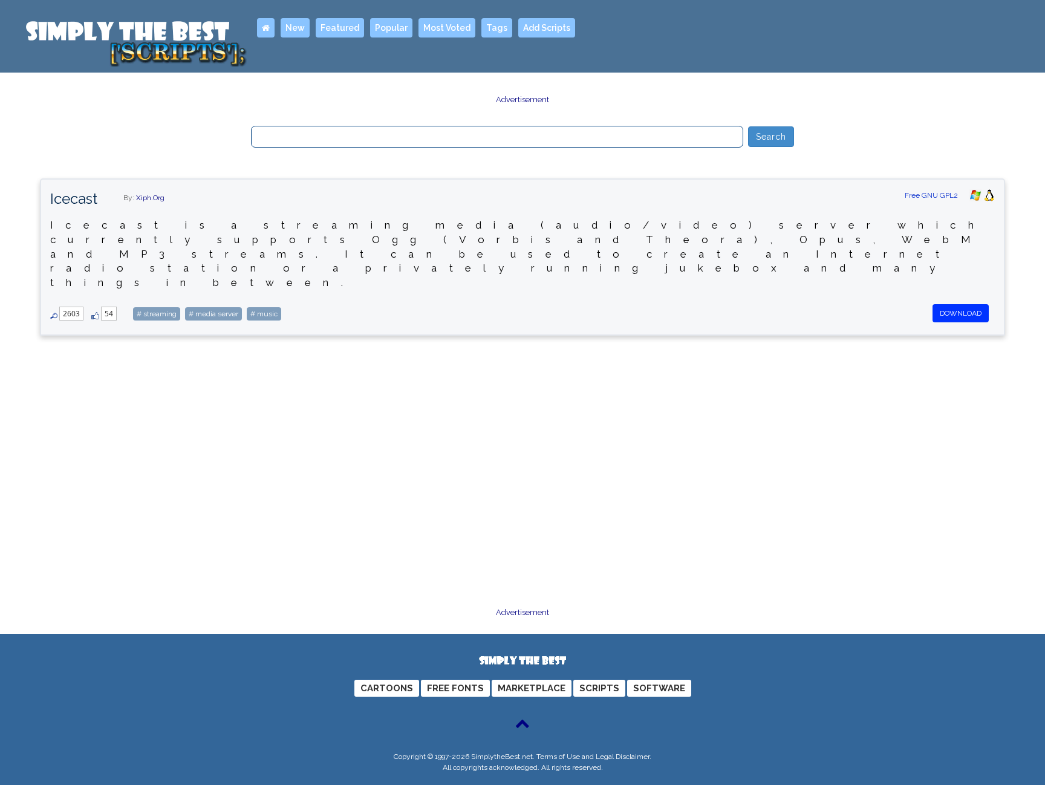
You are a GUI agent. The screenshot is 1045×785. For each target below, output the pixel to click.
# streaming (157, 314)
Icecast (73, 198)
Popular (391, 28)
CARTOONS (386, 688)
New (295, 28)
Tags (496, 28)
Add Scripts (546, 28)
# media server (213, 314)
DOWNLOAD (961, 313)
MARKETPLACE (531, 688)
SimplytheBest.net (502, 756)
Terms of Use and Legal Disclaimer (592, 756)
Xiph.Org (150, 198)
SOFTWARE (659, 688)
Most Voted (446, 28)
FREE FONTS (455, 688)
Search (771, 137)
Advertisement (522, 99)
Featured (340, 28)
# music (264, 314)
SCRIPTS (599, 688)
